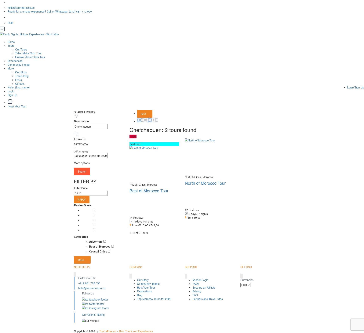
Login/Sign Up (355, 87)
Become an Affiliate (204, 287)
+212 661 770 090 (89, 283)
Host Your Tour (18, 106)
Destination (81, 121)
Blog (139, 295)
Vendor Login (200, 280)
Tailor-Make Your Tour (28, 53)
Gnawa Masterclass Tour (30, 57)
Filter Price (81, 188)
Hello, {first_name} (19, 87)
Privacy (196, 291)
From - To (80, 139)
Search (82, 171)
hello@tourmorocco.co (21, 7)
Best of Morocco (100, 246)
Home (11, 42)
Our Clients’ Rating (93, 314)
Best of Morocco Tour (148, 190)
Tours (11, 45)
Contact (19, 83)
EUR (11, 23)
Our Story (21, 72)
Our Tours (21, 49)
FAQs (18, 80)
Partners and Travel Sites (207, 299)
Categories (81, 236)
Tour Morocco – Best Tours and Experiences (126, 331)
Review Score (82, 205)
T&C (195, 295)
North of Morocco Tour (205, 183)
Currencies (246, 280)
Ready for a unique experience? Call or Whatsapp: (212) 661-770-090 (50, 11)
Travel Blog (22, 76)
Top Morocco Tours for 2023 (154, 299)
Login (11, 91)
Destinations (144, 291)
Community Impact (19, 64)
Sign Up (12, 95)
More (11, 68)
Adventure (96, 241)
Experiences (15, 61)
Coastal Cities (98, 251)
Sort (144, 114)
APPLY (82, 199)
